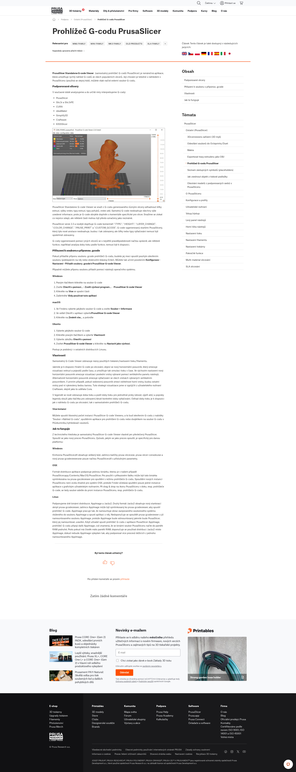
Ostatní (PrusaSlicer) (83, 19)
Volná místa (227, 736)
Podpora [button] (192, 10)
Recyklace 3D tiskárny (206, 754)
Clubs (95, 719)
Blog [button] (214, 10)
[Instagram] (231, 751)
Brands (96, 726)
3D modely (98, 711)
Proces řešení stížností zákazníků (130, 754)
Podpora (64, 19)
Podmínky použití (146, 681)
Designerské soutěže (103, 722)
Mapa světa (130, 711)
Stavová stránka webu (160, 754)
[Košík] (241, 3)
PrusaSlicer (194, 711)
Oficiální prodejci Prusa (233, 719)
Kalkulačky (162, 719)
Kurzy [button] (204, 10)
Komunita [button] (178, 10)
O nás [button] (224, 10)
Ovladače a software (199, 722)
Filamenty (54, 719)
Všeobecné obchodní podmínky (107, 749)
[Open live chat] (288, 764)
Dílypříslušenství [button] (113, 10)
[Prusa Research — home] (57, 11)
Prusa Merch (56, 726)
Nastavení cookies (183, 754)
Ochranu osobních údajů (126, 681)
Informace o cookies (101, 754)
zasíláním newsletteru (151, 666)
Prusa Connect (196, 719)
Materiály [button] (94, 10)
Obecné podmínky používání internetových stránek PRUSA (153, 749)
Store (95, 715)
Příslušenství (56, 722)
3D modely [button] (162, 10)
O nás (224, 711)
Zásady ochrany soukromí (197, 749)
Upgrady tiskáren (58, 715)
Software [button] (147, 10)
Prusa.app (193, 715)
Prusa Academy (164, 715)
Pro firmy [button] (133, 10)
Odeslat (124, 672)
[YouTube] (244, 751)
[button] (184, 53)
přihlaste (125, 579)
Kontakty (225, 722)
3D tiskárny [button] (76, 10)
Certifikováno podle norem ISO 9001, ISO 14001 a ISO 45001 (232, 730)
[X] (238, 751)
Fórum (127, 715)
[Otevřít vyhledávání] (199, 3)
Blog (223, 715)
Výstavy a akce (132, 722)
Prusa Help (162, 711)
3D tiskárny (55, 711)
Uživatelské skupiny (135, 719)
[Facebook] (225, 751)
